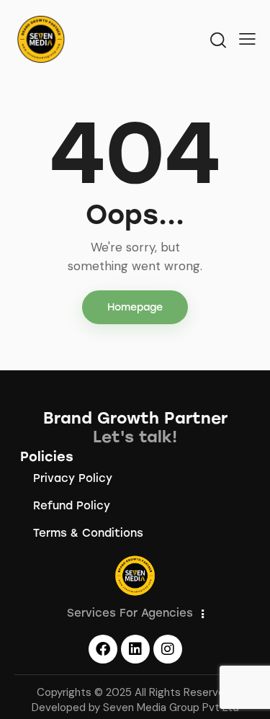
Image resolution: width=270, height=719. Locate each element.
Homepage (135, 307)
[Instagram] (167, 649)
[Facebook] (103, 649)
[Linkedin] (135, 649)
